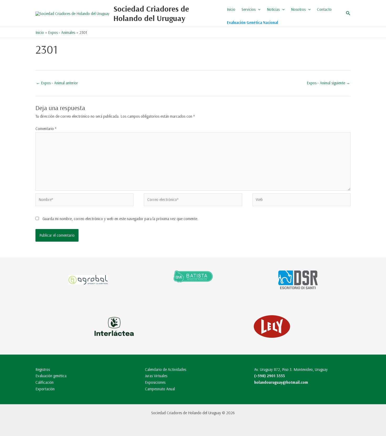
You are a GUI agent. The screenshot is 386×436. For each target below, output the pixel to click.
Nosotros (298, 9)
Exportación (45, 388)
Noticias (273, 9)
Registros (42, 369)
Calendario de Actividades (165, 369)
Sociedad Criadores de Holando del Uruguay (151, 13)
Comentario (45, 128)
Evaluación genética (50, 375)
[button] (257, 9)
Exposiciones (155, 382)
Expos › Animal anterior (57, 82)
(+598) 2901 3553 (269, 375)
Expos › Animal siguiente (328, 82)
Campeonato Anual (160, 388)
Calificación (44, 382)
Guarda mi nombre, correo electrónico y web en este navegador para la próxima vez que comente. (120, 218)
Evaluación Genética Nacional (252, 22)
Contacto (324, 9)
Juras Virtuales (156, 375)
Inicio (231, 9)
